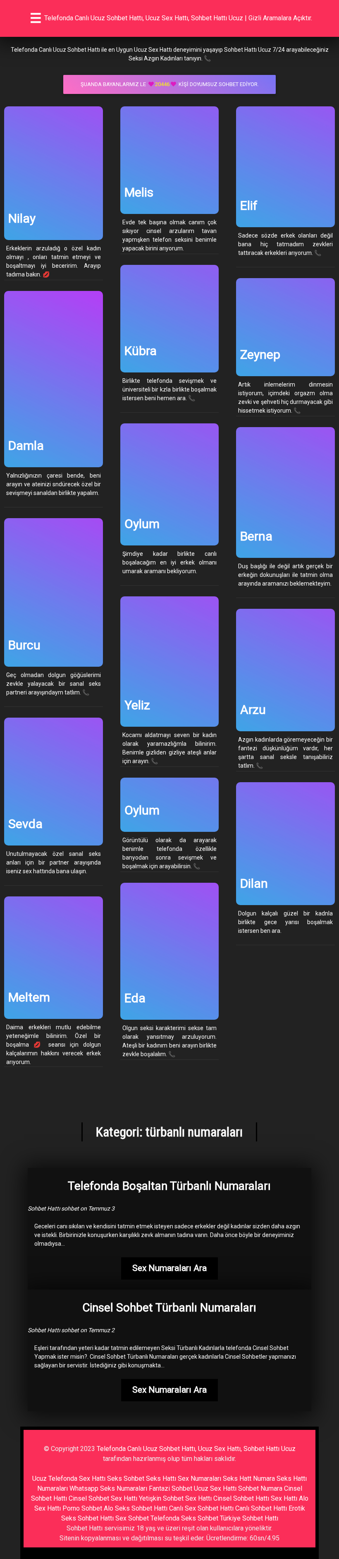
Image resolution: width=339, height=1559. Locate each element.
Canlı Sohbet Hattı (261, 1508)
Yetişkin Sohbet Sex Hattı (175, 1498)
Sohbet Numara (260, 1488)
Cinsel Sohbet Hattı (241, 1498)
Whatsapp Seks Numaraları (108, 1488)
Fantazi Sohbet (170, 1488)
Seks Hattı (161, 1478)
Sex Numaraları (199, 1478)
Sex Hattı (284, 1498)
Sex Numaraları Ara (169, 1268)
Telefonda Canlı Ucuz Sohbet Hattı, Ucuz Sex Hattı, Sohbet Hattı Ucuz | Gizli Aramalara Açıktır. (178, 18)
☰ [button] (36, 18)
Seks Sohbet (125, 1478)
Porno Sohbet (82, 1508)
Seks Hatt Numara (249, 1478)
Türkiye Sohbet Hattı (249, 1518)
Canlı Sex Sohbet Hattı (201, 1508)
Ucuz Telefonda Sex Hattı (68, 1478)
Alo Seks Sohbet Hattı (135, 1508)
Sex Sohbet (132, 1518)
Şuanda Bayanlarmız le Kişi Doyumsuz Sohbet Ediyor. (169, 84)
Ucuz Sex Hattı (215, 1488)
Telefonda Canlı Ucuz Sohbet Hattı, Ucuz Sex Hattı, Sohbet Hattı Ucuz (196, 1449)
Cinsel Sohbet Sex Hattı (103, 1498)
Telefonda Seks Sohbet (184, 1518)
